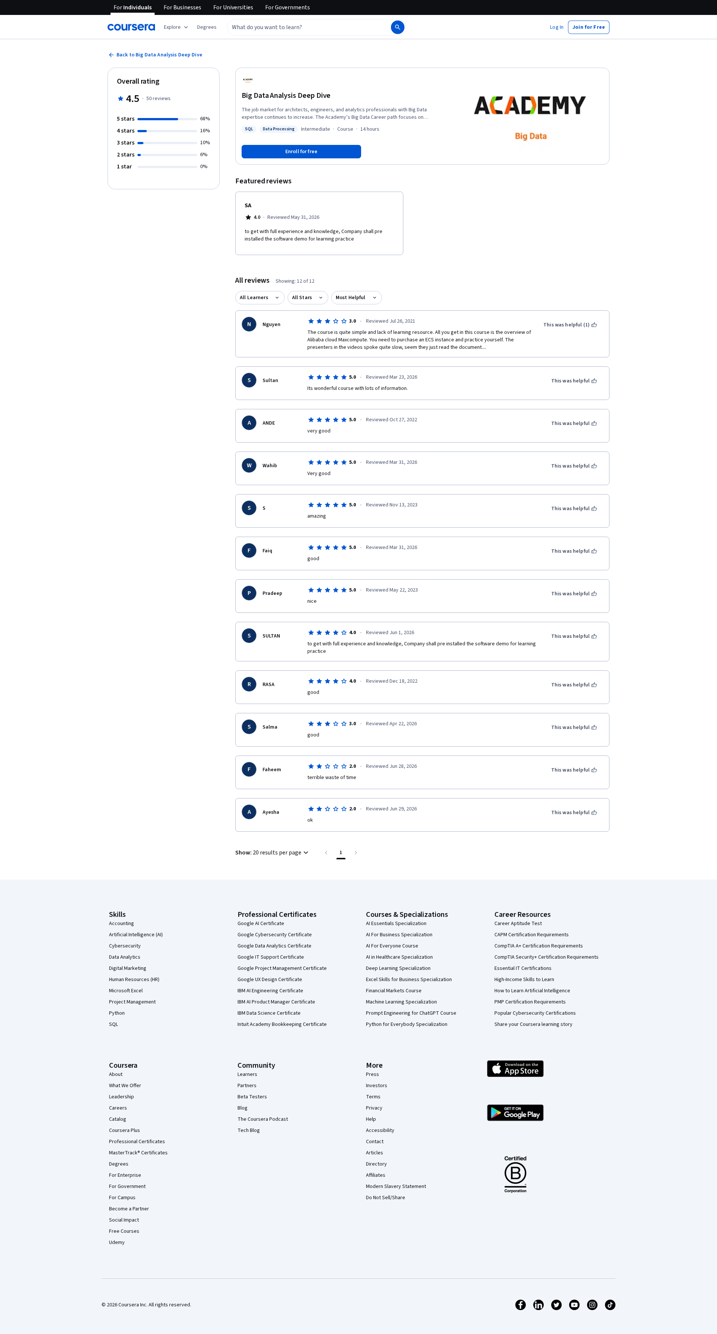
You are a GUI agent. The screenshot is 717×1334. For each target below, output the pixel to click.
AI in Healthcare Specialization (399, 957)
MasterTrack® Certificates (138, 1153)
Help (371, 1119)
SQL (113, 1024)
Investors (376, 1085)
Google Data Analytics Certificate (274, 946)
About (115, 1074)
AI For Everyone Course (392, 946)
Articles (374, 1153)
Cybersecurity (125, 946)
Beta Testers (252, 1097)
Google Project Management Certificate (282, 968)
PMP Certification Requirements (530, 1002)
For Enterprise (125, 1175)
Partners (247, 1085)
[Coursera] (131, 27)
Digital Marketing (127, 968)
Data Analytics (124, 957)
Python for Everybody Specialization (406, 1024)
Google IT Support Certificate (271, 957)
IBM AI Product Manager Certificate (276, 1002)
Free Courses (124, 1231)
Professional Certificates (137, 1141)
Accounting (121, 923)
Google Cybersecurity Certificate (275, 935)
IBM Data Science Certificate (269, 1013)
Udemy (117, 1242)
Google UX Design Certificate (270, 979)
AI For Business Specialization (399, 935)
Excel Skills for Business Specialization (409, 979)
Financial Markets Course (394, 991)
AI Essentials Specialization (396, 923)
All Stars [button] (302, 297)
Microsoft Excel (126, 991)
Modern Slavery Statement (396, 1186)
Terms (373, 1097)
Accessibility (380, 1130)
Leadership (121, 1097)
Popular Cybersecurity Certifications (535, 1013)
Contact (375, 1141)
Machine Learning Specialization (401, 1002)
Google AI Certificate (261, 923)
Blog (243, 1108)
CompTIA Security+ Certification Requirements (546, 957)
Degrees (118, 1164)
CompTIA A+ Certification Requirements (538, 946)
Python (117, 1013)
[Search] (397, 27)
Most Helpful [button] (351, 297)
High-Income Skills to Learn (524, 979)
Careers (118, 1108)
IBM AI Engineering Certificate (270, 991)
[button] (207, 27)
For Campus (122, 1197)
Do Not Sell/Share (385, 1197)
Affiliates (375, 1175)
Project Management (132, 1002)
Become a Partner (129, 1209)
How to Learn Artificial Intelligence (532, 991)
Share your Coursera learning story (533, 1024)
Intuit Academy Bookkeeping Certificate (282, 1024)
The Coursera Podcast (263, 1119)
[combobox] (301, 27)
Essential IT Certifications (523, 968)
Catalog (117, 1119)
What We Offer (125, 1085)
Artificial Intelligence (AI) (136, 935)
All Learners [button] (254, 297)
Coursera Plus (124, 1130)
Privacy (374, 1108)
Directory (376, 1164)
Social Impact (124, 1220)
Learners (247, 1074)
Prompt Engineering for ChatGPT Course (411, 1013)
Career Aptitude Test (518, 923)
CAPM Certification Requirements (531, 935)
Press (372, 1074)
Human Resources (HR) (134, 979)
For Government (127, 1186)
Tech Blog (249, 1130)
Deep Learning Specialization (398, 968)
